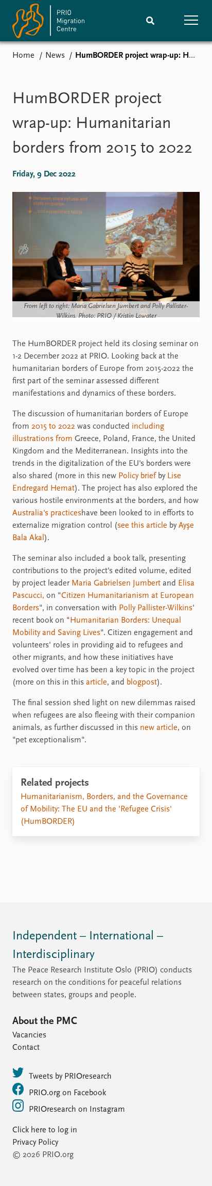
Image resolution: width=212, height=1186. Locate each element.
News (55, 56)
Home (23, 56)
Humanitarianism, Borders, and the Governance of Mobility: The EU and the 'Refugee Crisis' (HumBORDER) (104, 809)
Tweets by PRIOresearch (70, 1077)
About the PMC (44, 1021)
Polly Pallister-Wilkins (155, 608)
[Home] (48, 23)
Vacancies (29, 1035)
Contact (26, 1048)
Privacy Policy (35, 1143)
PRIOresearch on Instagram (77, 1110)
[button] (191, 20)
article (96, 682)
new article (159, 728)
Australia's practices (46, 513)
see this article (142, 526)
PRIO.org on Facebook (67, 1093)
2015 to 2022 (53, 427)
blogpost (142, 682)
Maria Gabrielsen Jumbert (116, 583)
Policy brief (137, 476)
